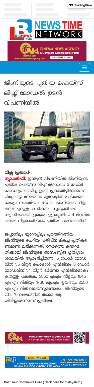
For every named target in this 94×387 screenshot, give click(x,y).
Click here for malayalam (62, 382)
